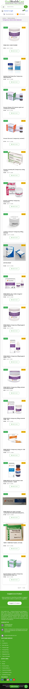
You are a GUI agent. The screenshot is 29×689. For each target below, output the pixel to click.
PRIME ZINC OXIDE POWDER (10, 45)
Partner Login (5, 647)
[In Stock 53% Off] (14, 563)
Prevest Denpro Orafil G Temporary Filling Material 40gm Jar (13, 574)
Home (4, 18)
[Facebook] (2, 680)
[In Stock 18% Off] (14, 283)
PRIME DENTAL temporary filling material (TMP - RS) (14, 419)
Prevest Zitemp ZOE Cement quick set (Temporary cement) (13, 108)
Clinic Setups (14, 686)
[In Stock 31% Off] (14, 96)
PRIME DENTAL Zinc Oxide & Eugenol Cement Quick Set (12, 294)
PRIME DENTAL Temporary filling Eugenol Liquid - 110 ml (14, 325)
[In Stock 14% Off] (14, 221)
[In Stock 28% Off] (14, 128)
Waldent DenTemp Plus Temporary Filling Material (12, 77)
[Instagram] (8, 680)
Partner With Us (6, 668)
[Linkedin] (11, 680)
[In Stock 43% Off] (14, 190)
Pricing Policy (5, 649)
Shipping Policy (6, 654)
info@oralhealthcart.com (10, 635)
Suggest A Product (14, 603)
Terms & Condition (6, 670)
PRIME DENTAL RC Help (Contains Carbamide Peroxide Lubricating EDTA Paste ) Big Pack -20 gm (13, 513)
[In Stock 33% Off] (14, 376)
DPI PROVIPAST (7, 263)
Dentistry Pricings (6, 674)
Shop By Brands (9, 14)
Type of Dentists (6, 656)
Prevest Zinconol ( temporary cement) (13, 138)
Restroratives (11, 18)
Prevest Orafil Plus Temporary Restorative (11, 201)
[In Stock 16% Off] (14, 407)
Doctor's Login (8, 10)
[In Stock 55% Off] (14, 65)
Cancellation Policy (6, 672)
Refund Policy (5, 652)
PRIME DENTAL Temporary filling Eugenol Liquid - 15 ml (14, 356)
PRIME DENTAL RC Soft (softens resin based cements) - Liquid (13, 481)
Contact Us (5, 643)
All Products (22, 14)
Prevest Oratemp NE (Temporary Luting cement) (14, 170)
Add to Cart (15, 51)
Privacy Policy (5, 666)
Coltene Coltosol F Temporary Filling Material (13, 232)
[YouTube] (14, 680)
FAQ (3, 641)
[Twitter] (5, 680)
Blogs (3, 663)
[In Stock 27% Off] (14, 439)
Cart (26, 11)
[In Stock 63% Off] (14, 532)
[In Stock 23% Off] (14, 252)
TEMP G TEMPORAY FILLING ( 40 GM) (12, 543)
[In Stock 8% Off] (14, 34)
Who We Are (5, 645)
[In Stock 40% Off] (14, 159)
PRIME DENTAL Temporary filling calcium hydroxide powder (14, 388)
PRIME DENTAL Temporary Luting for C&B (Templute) (14, 450)
